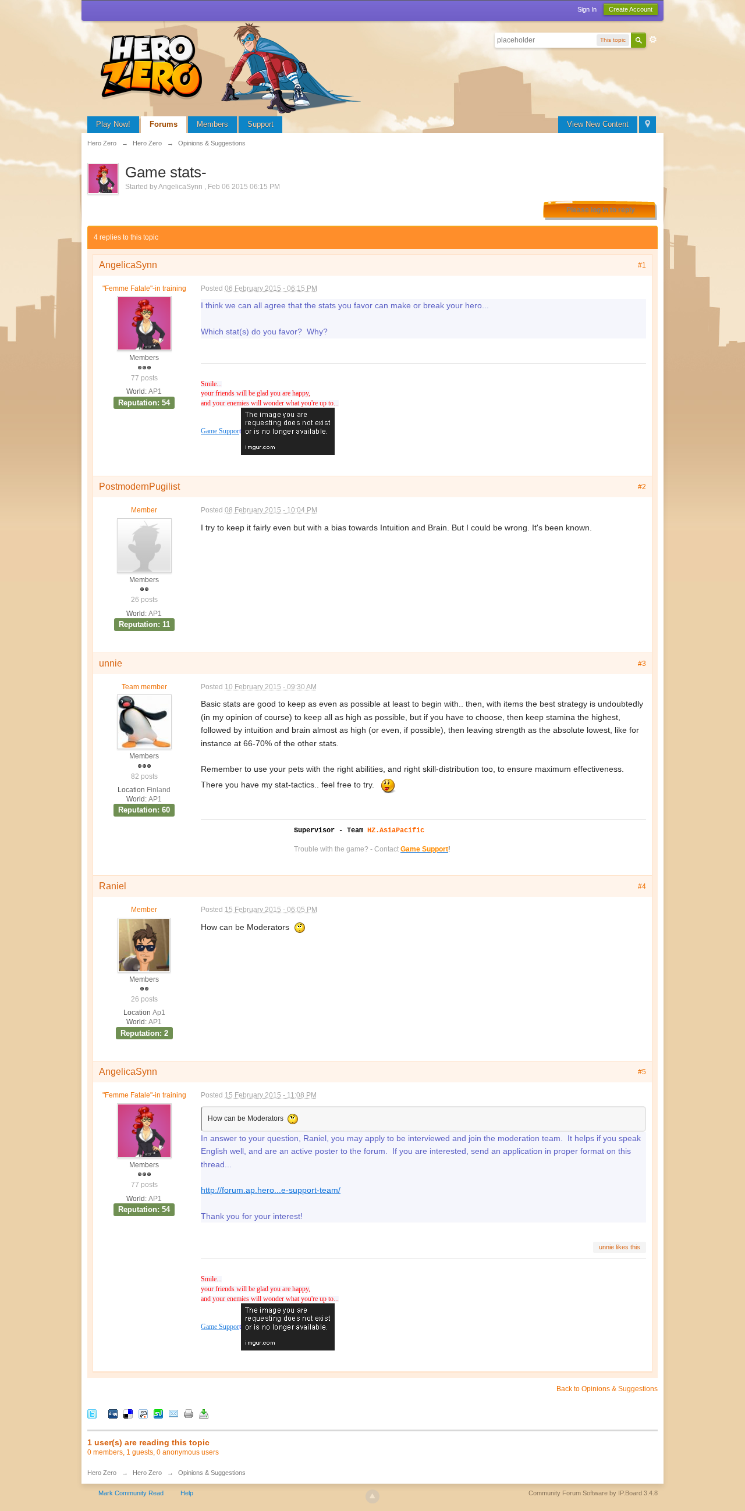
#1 (642, 265)
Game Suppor (220, 431)
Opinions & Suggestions (212, 1472)
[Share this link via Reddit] (143, 1413)
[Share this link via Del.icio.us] (128, 1413)
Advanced (653, 39)
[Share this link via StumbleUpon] (158, 1413)
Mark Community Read (131, 1492)
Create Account (630, 9)
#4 (642, 886)
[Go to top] (372, 1496)
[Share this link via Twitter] (92, 1413)
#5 (642, 1072)
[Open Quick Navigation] (647, 124)
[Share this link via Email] (173, 1413)
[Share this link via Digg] (113, 1413)
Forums (164, 124)
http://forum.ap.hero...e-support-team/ (270, 1190)
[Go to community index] (232, 66)
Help (186, 1492)
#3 (642, 664)
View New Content (598, 124)
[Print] (188, 1413)
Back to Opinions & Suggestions (607, 1389)
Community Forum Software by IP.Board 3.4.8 (593, 1492)
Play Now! (113, 124)
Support (260, 124)
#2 (642, 487)
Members (212, 124)
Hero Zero (101, 1472)
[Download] (203, 1413)
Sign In (587, 9)
